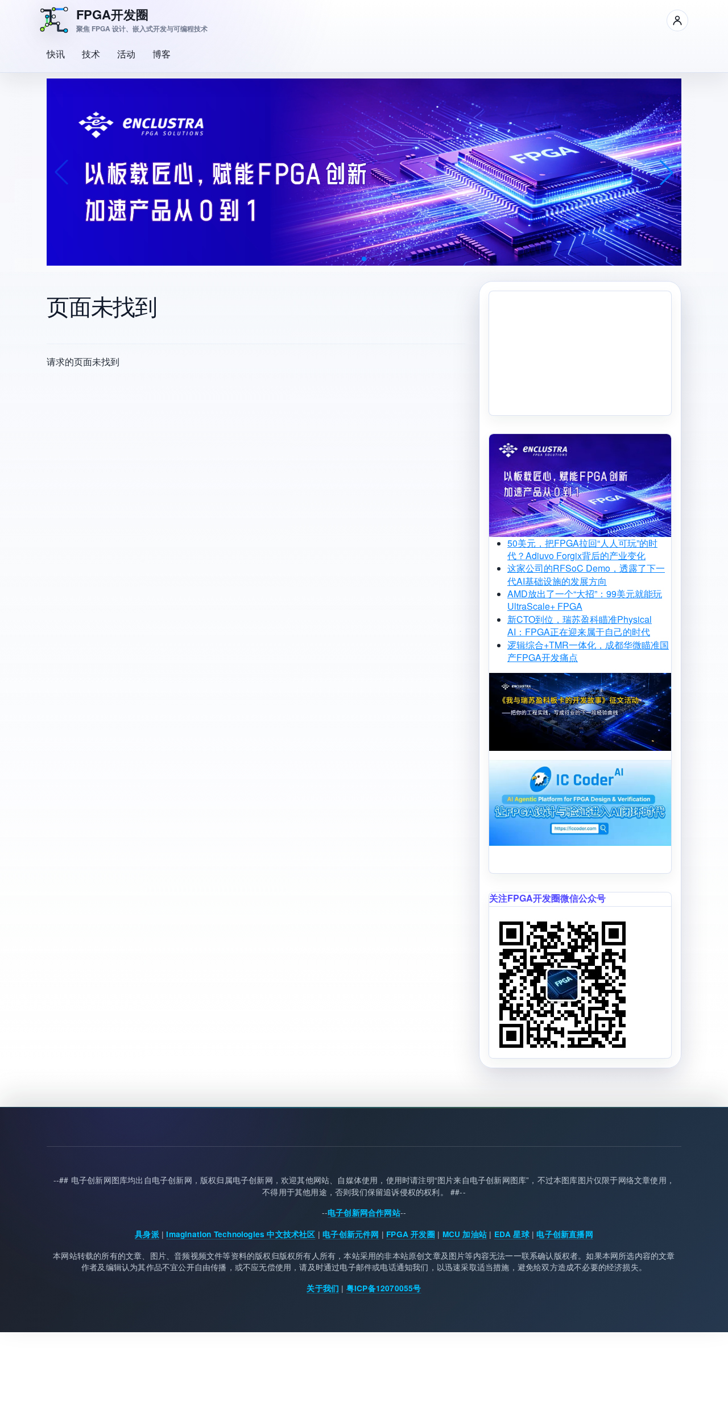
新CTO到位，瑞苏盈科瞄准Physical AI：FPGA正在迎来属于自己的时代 (579, 625)
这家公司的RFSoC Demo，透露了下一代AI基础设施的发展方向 (586, 574)
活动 (126, 53)
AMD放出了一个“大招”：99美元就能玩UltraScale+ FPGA (584, 600)
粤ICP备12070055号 (383, 1288)
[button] (364, 259)
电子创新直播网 (564, 1234)
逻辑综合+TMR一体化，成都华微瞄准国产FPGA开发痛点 (588, 651)
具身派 (147, 1234)
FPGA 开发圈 (410, 1234)
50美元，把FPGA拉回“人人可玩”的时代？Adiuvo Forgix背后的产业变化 (582, 549)
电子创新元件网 (350, 1234)
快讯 (56, 53)
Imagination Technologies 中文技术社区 (240, 1234)
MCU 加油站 (464, 1234)
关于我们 (323, 1288)
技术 (91, 53)
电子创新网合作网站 (364, 1213)
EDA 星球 (512, 1234)
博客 (161, 53)
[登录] (677, 20)
